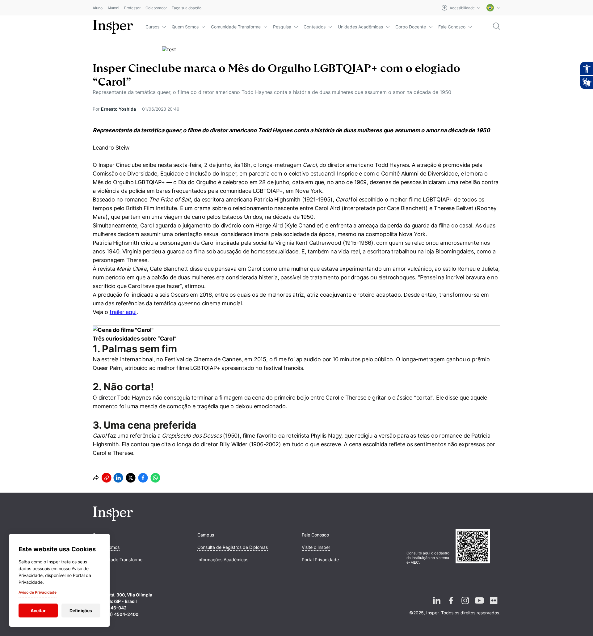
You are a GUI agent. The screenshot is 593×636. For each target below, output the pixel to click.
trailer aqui (123, 312)
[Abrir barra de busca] (496, 27)
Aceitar (38, 610)
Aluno (98, 8)
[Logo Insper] (113, 519)
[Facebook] (451, 605)
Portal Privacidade (320, 559)
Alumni (113, 8)
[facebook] (143, 478)
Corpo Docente (410, 26)
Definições (80, 610)
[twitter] (131, 478)
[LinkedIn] (437, 605)
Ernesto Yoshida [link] (118, 109)
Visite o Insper (316, 547)
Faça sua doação (186, 8)
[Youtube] (479, 605)
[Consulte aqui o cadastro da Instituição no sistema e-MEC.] (478, 547)
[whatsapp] (155, 478)
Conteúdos (315, 26)
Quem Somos (185, 26)
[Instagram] (465, 605)
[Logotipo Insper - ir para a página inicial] (113, 27)
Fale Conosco (451, 26)
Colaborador (156, 8)
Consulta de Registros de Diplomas (232, 547)
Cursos (152, 26)
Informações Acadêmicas (222, 559)
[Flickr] (493, 605)
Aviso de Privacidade (38, 592)
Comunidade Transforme (236, 26)
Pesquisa (282, 26)
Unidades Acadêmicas (360, 26)
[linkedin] (118, 478)
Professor (132, 8)
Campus (205, 534)
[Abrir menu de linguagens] (493, 7)
